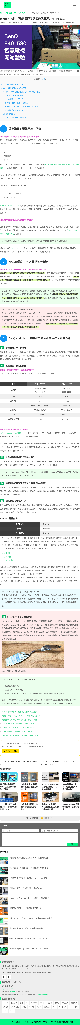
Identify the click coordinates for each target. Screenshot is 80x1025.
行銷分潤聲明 (42, 994)
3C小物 (42, 1003)
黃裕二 (4, 23)
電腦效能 (74, 1003)
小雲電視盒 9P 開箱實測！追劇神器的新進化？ (19, 728)
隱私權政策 (37, 1022)
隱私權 (65, 1022)
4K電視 (31, 1007)
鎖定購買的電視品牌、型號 (12, 84)
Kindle (5, 1011)
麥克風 (57, 1003)
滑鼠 (21, 1003)
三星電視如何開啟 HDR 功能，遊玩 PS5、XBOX (20, 735)
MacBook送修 (73, 1007)
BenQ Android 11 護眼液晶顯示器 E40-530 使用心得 (20, 92)
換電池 (24, 1007)
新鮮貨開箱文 (57, 23)
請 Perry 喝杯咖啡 (11, 751)
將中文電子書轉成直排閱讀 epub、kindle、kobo (28, 939)
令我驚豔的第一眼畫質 (13, 95)
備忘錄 (39, 1007)
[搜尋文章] (70, 4)
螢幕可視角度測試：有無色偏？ (17, 103)
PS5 (27, 1003)
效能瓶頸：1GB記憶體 (13, 99)
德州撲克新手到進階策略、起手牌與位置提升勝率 (28, 868)
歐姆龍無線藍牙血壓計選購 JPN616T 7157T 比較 (28, 878)
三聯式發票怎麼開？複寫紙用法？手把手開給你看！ (29, 858)
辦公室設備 (15, 1007)
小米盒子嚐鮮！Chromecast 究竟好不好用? (17, 731)
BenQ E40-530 (16, 248)
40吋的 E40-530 (6, 433)
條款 (71, 1022)
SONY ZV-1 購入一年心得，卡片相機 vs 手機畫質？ (29, 898)
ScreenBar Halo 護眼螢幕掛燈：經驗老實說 (19, 763)
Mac (54, 1007)
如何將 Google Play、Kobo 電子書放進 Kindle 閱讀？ (30, 949)
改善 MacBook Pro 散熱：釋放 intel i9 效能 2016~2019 (59, 763)
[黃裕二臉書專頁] (4, 977)
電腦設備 (65, 1003)
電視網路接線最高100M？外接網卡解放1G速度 (19, 720)
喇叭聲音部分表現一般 (13, 110)
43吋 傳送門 (6, 557)
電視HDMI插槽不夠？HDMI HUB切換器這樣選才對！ (22, 716)
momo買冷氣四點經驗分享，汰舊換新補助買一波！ (8, 806)
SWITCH (34, 1003)
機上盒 (50, 1003)
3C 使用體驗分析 (68, 23)
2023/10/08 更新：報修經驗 (15, 118)
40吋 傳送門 (6, 553)
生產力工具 (62, 1007)
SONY (12, 1011)
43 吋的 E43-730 (21, 433)
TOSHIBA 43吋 (7, 560)
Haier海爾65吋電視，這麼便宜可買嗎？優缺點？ (20, 712)
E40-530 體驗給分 (8, 114)
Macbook (5, 1003)
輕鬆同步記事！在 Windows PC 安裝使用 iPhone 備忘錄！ (31, 918)
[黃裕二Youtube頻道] (9, 977)
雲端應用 (47, 1007)
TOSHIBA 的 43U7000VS (9, 206)
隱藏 (43, 79)
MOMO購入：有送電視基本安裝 (14, 88)
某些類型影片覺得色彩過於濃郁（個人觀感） (22, 106)
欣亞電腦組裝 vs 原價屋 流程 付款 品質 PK (25, 888)
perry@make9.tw (8, 989)
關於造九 (13, 991)
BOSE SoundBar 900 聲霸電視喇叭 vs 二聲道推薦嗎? (50, 786)
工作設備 (14, 1003)
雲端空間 (5, 1007)
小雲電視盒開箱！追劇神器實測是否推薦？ (18, 724)
